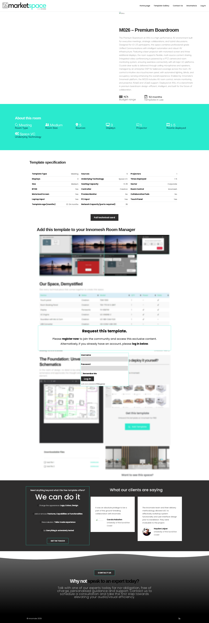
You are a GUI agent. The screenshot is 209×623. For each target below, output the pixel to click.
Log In (203, 5)
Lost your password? (89, 384)
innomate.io (192, 5)
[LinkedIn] (180, 618)
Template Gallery (161, 5)
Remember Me (90, 373)
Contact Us (178, 5)
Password (85, 364)
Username (86, 355)
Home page (145, 5)
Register (101, 384)
